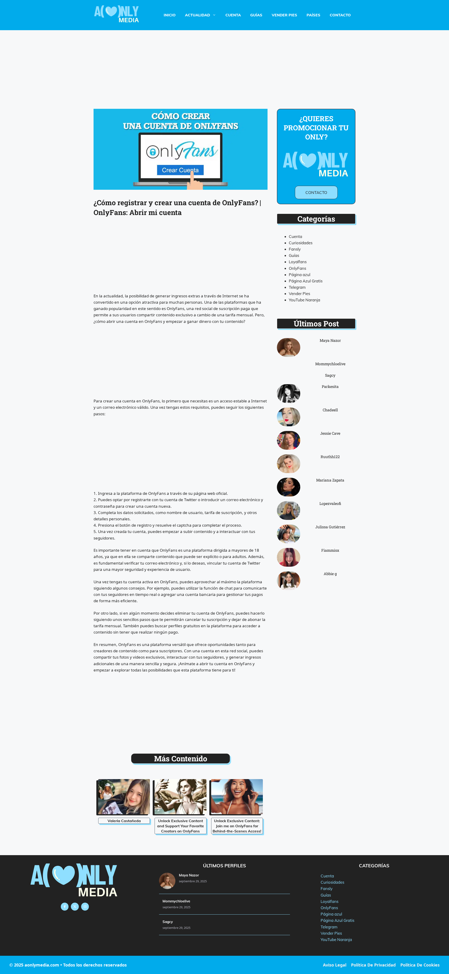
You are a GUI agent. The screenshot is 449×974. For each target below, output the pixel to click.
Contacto (340, 15)
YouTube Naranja (304, 299)
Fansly (295, 249)
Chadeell (330, 409)
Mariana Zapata (330, 480)
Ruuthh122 (330, 456)
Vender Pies (284, 15)
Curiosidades (300, 242)
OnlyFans (297, 268)
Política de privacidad (373, 965)
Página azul (299, 274)
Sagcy (330, 375)
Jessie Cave (330, 433)
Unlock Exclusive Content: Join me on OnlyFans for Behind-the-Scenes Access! (237, 825)
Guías (256, 15)
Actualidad (197, 15)
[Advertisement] (224, 65)
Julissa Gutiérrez (330, 526)
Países (313, 15)
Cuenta (233, 15)
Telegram (297, 287)
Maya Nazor (330, 340)
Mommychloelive (330, 363)
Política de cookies (420, 965)
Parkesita (330, 386)
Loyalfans (298, 261)
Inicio (170, 15)
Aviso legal (334, 965)
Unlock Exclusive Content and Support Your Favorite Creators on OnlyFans (180, 825)
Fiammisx (330, 550)
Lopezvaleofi (330, 503)
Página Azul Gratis (305, 280)
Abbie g (330, 573)
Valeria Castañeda (124, 820)
